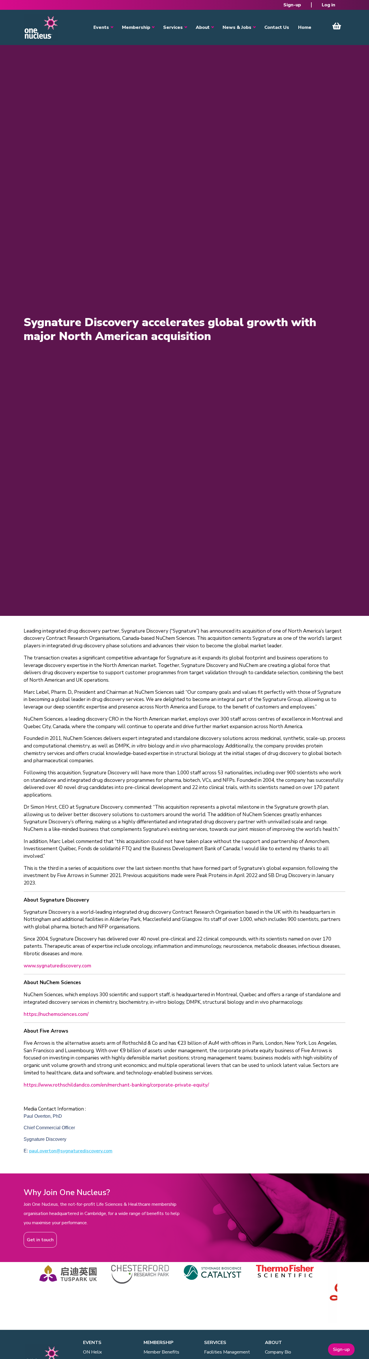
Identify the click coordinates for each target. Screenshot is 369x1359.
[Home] (41, 27)
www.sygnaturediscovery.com (57, 965)
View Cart (336, 26)
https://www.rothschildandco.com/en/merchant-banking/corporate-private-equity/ (116, 1085)
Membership (136, 27)
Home (304, 27)
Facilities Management (227, 1352)
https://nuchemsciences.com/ (56, 1014)
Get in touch (40, 1240)
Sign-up (292, 5)
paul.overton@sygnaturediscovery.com (70, 1151)
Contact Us (276, 27)
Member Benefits (161, 1352)
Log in (328, 5)
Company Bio (278, 1352)
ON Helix (92, 1352)
